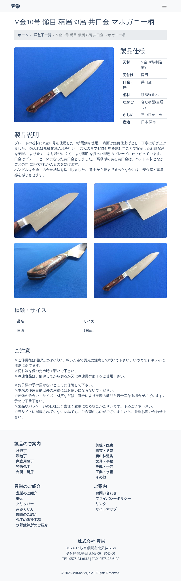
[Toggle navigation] (164, 6)
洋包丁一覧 (42, 35)
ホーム (23, 35)
